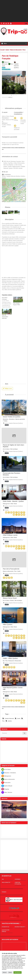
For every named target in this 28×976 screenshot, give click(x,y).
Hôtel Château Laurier (10, 535)
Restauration (18, 660)
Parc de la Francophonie (11, 569)
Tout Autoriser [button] (17, 972)
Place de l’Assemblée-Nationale (5, 316)
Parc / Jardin (17, 571)
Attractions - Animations (8, 419)
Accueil (2, 50)
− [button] (23, 199)
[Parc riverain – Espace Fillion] (18, 299)
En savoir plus (5, 927)
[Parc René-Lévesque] (7, 302)
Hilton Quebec (7, 624)
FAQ (3, 879)
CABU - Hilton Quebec (10, 658)
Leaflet (12, 201)
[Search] (25, 733)
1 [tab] (11, 95)
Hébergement (6, 503)
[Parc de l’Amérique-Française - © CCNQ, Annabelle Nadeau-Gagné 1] (17, 212)
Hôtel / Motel (14, 503)
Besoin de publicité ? (20, 927)
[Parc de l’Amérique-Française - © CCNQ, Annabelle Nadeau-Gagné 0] (11, 212)
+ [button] (23, 196)
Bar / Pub (5, 660)
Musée (12, 600)
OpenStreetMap (18, 201)
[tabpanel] (14, 82)
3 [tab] (16, 95)
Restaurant (11, 660)
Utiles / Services (8, 792)
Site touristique (14, 449)
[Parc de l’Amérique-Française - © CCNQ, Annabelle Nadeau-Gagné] (4, 212)
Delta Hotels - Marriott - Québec (13, 501)
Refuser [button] (4, 972)
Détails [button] (10, 972)
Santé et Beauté (8, 785)
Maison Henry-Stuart (10, 598)
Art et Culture (6, 449)
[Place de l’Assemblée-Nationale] (7, 311)
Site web (6, 171)
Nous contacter (6, 882)
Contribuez (17, 879)
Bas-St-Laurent (14, 811)
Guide (7, 50)
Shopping (6, 789)
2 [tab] (13, 95)
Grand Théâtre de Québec (12, 417)
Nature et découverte (15, 50)
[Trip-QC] (14, 31)
